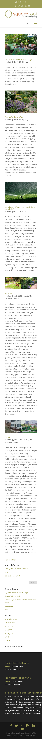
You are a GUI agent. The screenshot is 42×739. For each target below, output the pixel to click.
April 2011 (8, 630)
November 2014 (11, 619)
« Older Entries (10, 560)
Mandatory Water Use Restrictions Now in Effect (20, 208)
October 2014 (10, 623)
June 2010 (8, 640)
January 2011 (9, 633)
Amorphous (10, 293)
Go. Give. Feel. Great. (12, 576)
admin (9, 62)
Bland (7, 437)
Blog (26, 62)
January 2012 (9, 626)
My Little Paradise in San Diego (18, 59)
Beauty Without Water (14, 117)
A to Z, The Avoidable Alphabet (16, 569)
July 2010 (8, 637)
